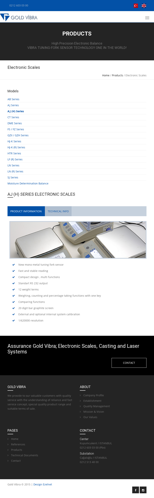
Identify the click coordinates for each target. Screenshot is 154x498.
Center (84, 439)
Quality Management (96, 406)
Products (117, 75)
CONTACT (129, 363)
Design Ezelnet (42, 484)
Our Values (90, 417)
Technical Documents (24, 455)
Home (105, 75)
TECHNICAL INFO (58, 211)
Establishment (92, 400)
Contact (15, 460)
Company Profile (93, 395)
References (17, 444)
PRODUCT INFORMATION (26, 211)
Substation (87, 453)
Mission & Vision (93, 411)
